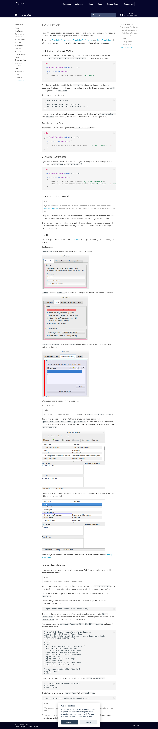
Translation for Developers (128, 27)
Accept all (69, 722)
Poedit (124, 39)
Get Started (128, 4)
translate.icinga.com (51, 208)
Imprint (36, 726)
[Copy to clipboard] (114, 63)
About (17, 28)
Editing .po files (128, 44)
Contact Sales (112, 4)
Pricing (90, 4)
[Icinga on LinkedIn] (141, 725)
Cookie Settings (20, 726)
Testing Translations (126, 47)
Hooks (17, 57)
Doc (16, 69)
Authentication (20, 40)
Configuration (19, 34)
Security (18, 42)
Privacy (29, 726)
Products (67, 4)
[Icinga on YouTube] (137, 725)
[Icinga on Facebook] (134, 725)
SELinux (18, 66)
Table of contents (126, 24)
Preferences (19, 45)
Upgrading (18, 63)
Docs (100, 4)
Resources (18, 37)
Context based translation (130, 33)
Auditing (18, 51)
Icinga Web (19, 24)
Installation (19, 31)
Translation (18, 71)
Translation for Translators (128, 36)
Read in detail (88, 716)
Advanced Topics (20, 54)
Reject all (88, 722)
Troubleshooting (20, 60)
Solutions (79, 4)
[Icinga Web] (16, 15)
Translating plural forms (129, 30)
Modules (18, 48)
